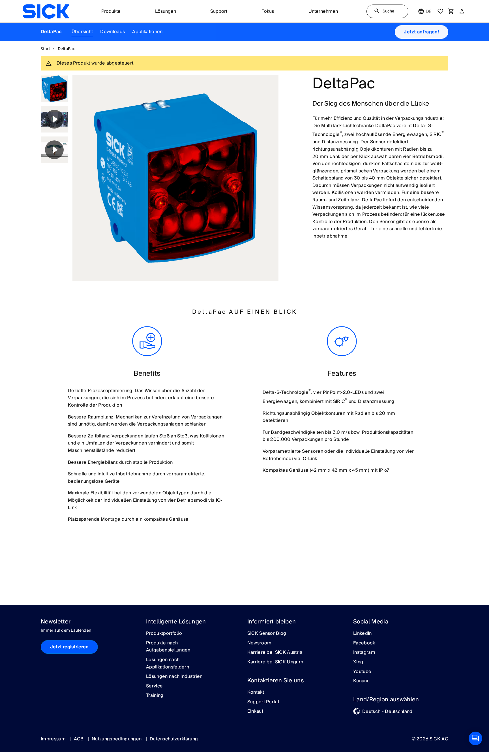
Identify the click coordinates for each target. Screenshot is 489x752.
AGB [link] (79, 739)
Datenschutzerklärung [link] (174, 739)
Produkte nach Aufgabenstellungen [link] (168, 647)
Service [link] (154, 686)
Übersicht (82, 32)
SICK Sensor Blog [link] (266, 633)
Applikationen (147, 32)
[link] (46, 11)
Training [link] (155, 695)
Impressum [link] (54, 739)
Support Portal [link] (263, 702)
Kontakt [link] (255, 692)
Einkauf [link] (255, 711)
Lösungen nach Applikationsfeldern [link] (167, 663)
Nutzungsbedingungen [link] (117, 739)
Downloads (112, 32)
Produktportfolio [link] (164, 633)
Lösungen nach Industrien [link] (174, 676)
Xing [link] (358, 662)
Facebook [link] (364, 643)
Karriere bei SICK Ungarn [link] (275, 662)
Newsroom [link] (259, 643)
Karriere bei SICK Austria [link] (275, 652)
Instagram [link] (364, 652)
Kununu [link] (361, 681)
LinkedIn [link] (362, 633)
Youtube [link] (362, 672)
